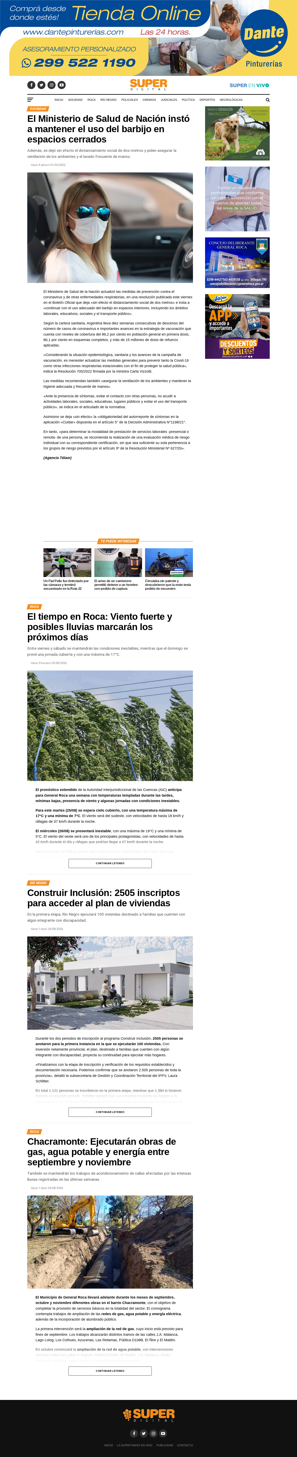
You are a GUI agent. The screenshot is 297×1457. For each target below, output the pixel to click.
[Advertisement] (118, 504)
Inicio (59, 99)
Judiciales (169, 99)
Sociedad (75, 99)
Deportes (207, 99)
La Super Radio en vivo (134, 1445)
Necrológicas (231, 99)
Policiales (129, 99)
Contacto (185, 1445)
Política (188, 99)
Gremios (149, 99)
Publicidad (164, 1445)
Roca (91, 99)
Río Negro (108, 99)
